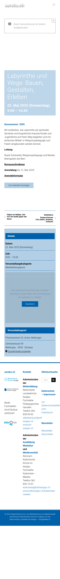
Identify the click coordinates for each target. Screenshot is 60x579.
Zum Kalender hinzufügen (19, 185)
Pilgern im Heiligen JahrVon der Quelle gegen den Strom (17, 217)
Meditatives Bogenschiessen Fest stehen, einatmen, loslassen (44, 218)
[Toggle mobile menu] (54, 4)
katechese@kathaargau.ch (36, 487)
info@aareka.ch (44, 519)
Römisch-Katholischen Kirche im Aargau (28, 517)
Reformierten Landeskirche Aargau (23, 519)
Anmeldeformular (13, 175)
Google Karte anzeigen (19, 351)
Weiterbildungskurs (15, 267)
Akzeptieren (30, 304)
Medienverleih (30, 452)
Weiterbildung (30, 386)
